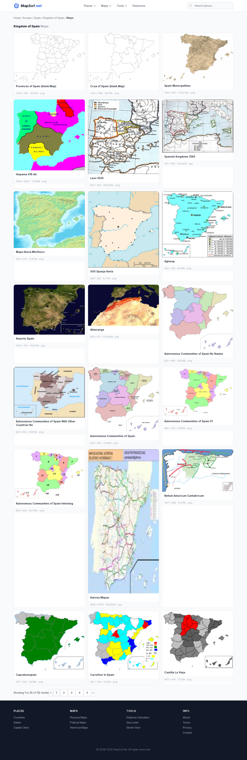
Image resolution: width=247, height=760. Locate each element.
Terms (186, 722)
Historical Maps (79, 727)
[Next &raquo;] (93, 692)
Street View (133, 727)
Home (17, 17)
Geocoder (132, 722)
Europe (27, 17)
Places (88, 5)
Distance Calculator (137, 717)
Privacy (187, 727)
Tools (120, 5)
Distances (139, 5)
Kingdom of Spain (53, 17)
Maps (104, 5)
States (17, 722)
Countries (19, 717)
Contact (187, 732)
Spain (37, 17)
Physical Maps (78, 717)
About (186, 717)
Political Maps (78, 722)
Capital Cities (21, 727)
